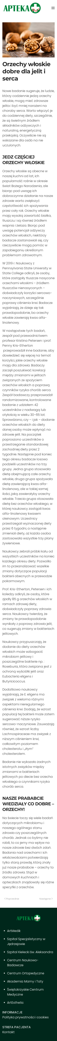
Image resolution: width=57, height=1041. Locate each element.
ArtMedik (14, 931)
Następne (45, 898)
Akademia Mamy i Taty (25, 981)
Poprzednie (12, 898)
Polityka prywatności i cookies (25, 1017)
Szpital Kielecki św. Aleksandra (30, 952)
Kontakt (8, 1032)
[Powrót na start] (21, 8)
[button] (53, 8)
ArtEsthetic (15, 1002)
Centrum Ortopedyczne (25, 973)
